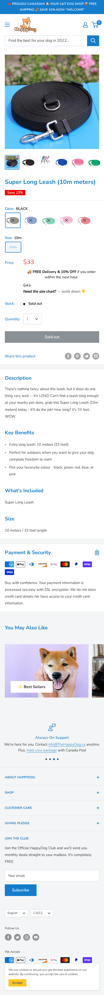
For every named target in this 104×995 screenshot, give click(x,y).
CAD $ (38, 913)
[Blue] (30, 220)
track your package (42, 750)
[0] (95, 25)
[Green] (48, 220)
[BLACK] (13, 220)
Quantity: (12, 319)
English (12, 913)
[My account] (85, 24)
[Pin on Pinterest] (77, 356)
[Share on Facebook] (68, 356)
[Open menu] (7, 25)
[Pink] (66, 220)
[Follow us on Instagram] (26, 937)
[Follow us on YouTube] (35, 937)
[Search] (93, 40)
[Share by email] (95, 356)
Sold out (52, 337)
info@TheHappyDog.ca (66, 744)
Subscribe (20, 890)
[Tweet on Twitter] (86, 356)
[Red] (84, 220)
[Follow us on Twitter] (17, 937)
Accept (17, 983)
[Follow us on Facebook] (8, 937)
